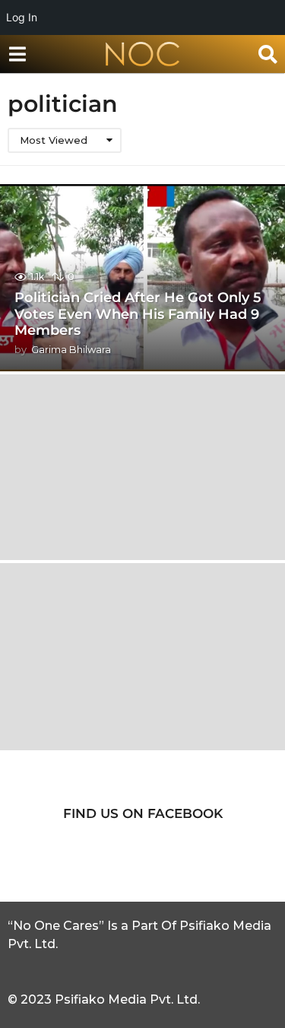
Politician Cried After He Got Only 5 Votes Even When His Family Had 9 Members (137, 314)
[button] (17, 54)
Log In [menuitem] (21, 17)
